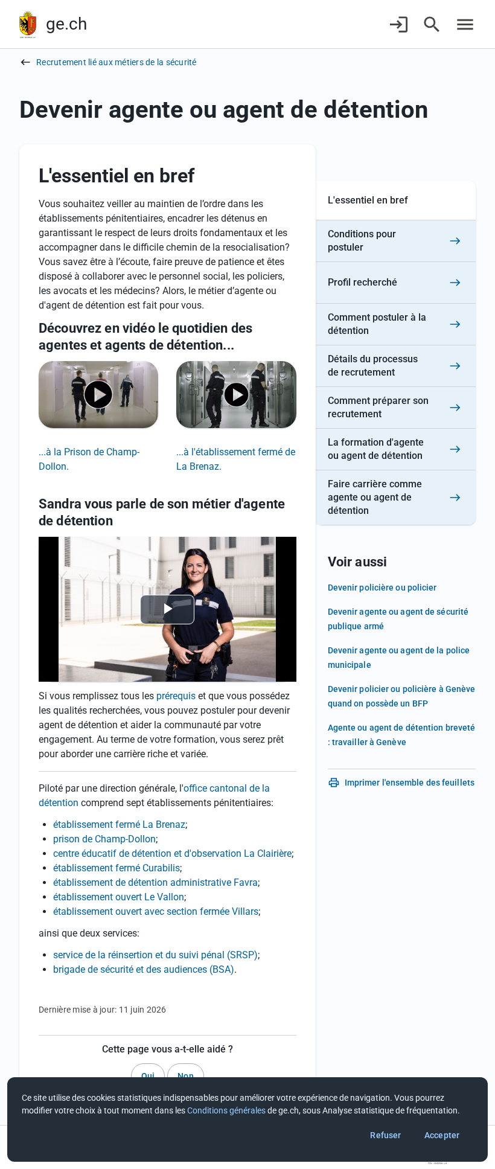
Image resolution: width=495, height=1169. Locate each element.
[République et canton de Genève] (27, 24)
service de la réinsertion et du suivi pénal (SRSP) (155, 955)
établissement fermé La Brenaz (119, 824)
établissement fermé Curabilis (116, 868)
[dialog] (247, 1119)
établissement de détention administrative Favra (155, 882)
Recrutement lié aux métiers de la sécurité (116, 62)
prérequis (176, 696)
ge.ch (66, 24)
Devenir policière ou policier (382, 587)
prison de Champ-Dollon (104, 839)
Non (185, 1076)
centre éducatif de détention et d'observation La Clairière (172, 853)
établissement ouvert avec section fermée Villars (155, 911)
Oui (148, 1076)
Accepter (441, 1135)
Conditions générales (226, 1110)
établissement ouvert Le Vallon (118, 897)
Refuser (385, 1135)
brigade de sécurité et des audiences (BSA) (143, 969)
